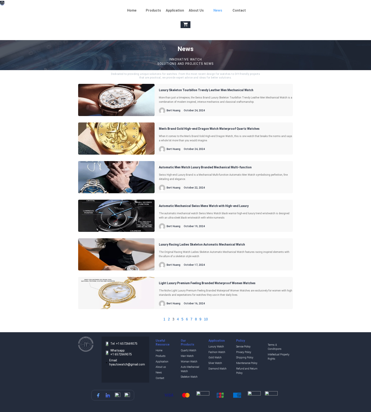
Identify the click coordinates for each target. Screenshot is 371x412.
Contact (239, 10)
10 (206, 319)
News (217, 10)
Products (153, 10)
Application (175, 10)
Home (132, 10)
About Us (196, 10)
